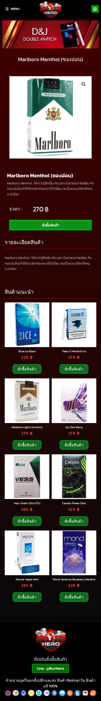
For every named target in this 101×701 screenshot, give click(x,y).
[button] (83, 84)
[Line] (95, 8)
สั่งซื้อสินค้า (27, 369)
